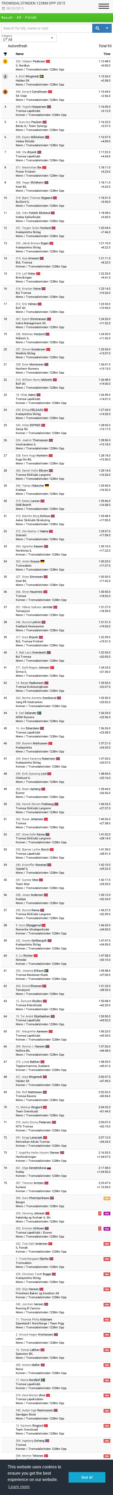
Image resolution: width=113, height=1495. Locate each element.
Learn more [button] (19, 1486)
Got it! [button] (87, 1477)
